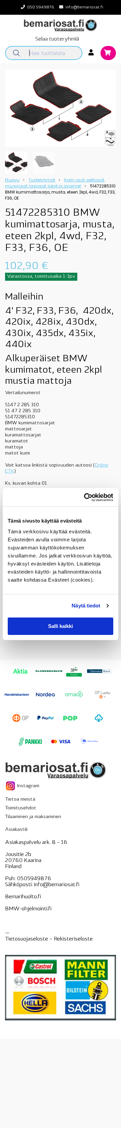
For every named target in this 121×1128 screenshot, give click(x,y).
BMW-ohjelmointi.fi (28, 909)
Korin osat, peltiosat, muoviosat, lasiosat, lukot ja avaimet (55, 183)
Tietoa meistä (20, 799)
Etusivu (12, 180)
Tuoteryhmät (42, 180)
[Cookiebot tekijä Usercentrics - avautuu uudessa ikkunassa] (85, 497)
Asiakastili (16, 829)
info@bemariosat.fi (84, 7)
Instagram (27, 785)
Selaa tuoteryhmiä (57, 39)
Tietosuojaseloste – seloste (49, 939)
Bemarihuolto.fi (23, 897)
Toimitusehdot (20, 808)
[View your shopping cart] (108, 53)
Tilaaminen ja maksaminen (33, 816)
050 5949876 (40, 7)
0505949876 (34, 878)
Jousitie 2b (18, 854)
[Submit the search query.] (16, 53)
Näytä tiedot (86, 605)
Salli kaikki (60, 626)
